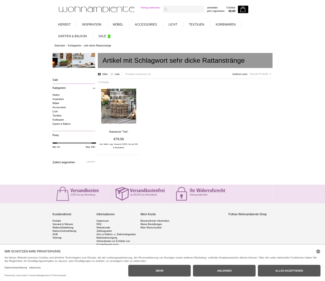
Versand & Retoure (62, 224)
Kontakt (56, 220)
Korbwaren (226, 24)
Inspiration (91, 24)
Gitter (105, 74)
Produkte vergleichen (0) (138, 74)
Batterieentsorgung (106, 237)
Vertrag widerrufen (150, 7)
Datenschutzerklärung (64, 231)
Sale (102, 36)
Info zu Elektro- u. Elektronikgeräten (116, 234)
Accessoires (146, 24)
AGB (55, 234)
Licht (173, 24)
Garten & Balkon (72, 36)
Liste (117, 74)
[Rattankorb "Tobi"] (118, 124)
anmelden (212, 7)
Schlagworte (74, 45)
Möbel (118, 24)
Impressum (102, 220)
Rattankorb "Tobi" (118, 131)
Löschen (90, 161)
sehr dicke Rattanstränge (97, 45)
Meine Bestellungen (151, 224)
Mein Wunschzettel (150, 227)
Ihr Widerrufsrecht (207, 190)
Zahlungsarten (104, 231)
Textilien (196, 24)
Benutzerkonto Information (154, 220)
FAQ (98, 224)
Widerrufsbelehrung (62, 227)
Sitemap (57, 237)
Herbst (64, 24)
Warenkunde (103, 227)
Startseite (59, 45)
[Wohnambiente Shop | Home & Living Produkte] (95, 9)
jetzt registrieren (216, 11)
